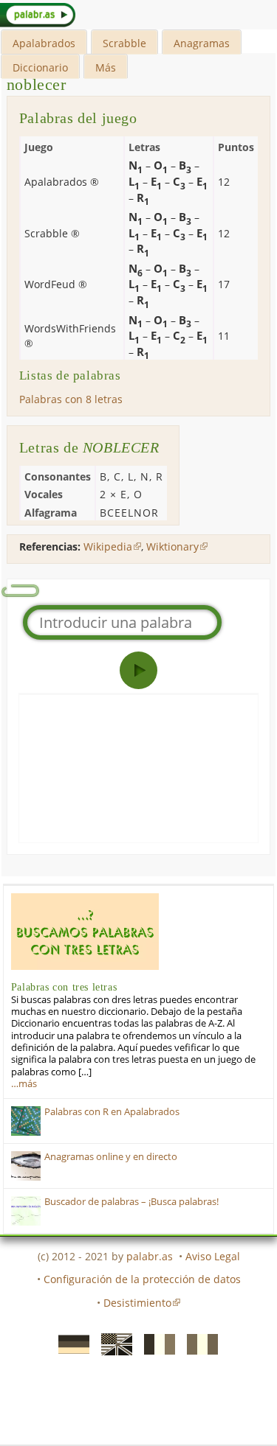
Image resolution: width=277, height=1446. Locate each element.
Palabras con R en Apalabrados (111, 1112)
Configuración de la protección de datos (142, 1279)
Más (105, 67)
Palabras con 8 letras (71, 399)
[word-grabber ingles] (112, 1343)
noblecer (36, 84)
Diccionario (40, 67)
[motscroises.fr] (155, 1343)
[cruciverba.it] (198, 1343)
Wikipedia (107, 546)
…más (24, 1083)
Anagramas (202, 43)
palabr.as (149, 1256)
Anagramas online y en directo (110, 1156)
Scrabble (124, 43)
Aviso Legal (212, 1256)
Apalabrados (44, 43)
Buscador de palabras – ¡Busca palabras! (131, 1201)
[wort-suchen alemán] (69, 1343)
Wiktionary (172, 546)
